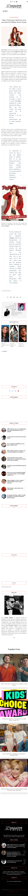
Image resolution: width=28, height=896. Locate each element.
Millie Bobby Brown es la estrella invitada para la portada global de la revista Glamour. (16, 430)
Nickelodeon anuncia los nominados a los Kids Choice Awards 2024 (14, 719)
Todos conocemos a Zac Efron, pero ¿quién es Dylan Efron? (14, 684)
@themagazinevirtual (6, 586)
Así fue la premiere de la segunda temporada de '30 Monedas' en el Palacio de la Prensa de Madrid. (16, 459)
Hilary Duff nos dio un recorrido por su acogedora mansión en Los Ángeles (16, 451)
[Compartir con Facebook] (8, 297)
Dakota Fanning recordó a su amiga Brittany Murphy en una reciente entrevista (15, 482)
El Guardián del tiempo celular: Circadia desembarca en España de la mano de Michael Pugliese (16, 496)
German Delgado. (14, 891)
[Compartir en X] (11, 297)
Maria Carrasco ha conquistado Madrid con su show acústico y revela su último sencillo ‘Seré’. (16, 474)
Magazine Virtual (14, 17)
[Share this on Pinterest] (14, 297)
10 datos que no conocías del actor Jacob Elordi (14, 861)
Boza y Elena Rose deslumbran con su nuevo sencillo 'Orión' (15, 444)
